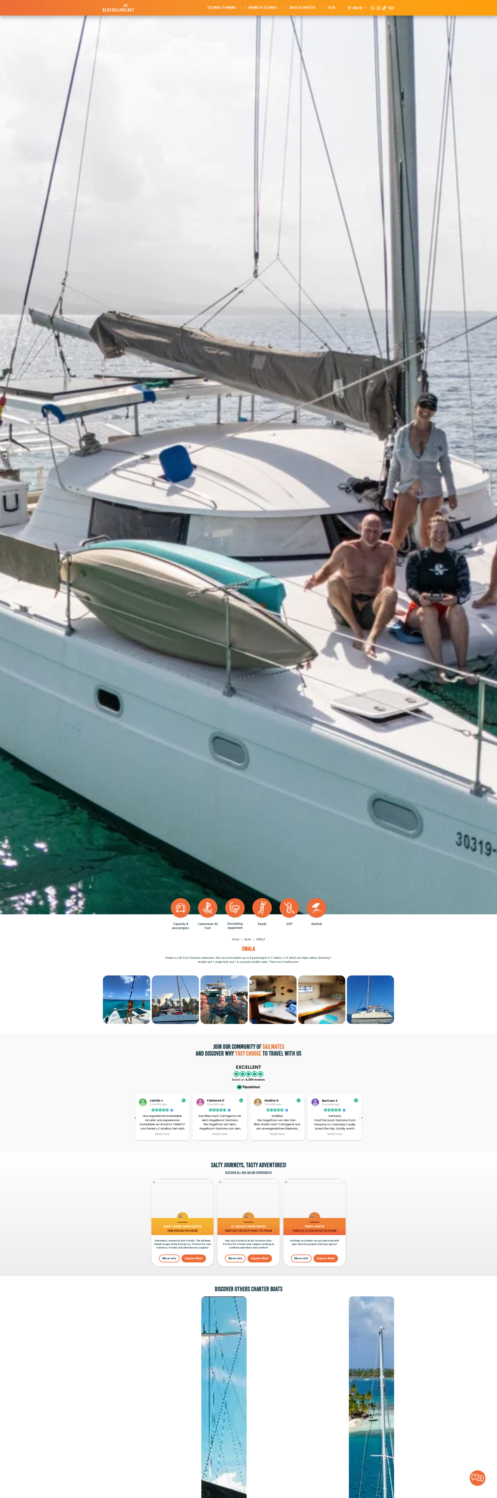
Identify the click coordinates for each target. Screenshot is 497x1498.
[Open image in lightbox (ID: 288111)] (175, 999)
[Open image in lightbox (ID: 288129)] (126, 999)
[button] (362, 1118)
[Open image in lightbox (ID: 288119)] (370, 999)
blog (331, 7)
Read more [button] (162, 1134)
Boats (247, 939)
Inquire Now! (194, 1258)
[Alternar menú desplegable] (241, 8)
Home (235, 939)
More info (169, 1258)
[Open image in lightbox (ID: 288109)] (321, 999)
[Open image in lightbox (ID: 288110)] (224, 999)
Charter (260, 1289)
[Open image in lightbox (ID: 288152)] (272, 999)
